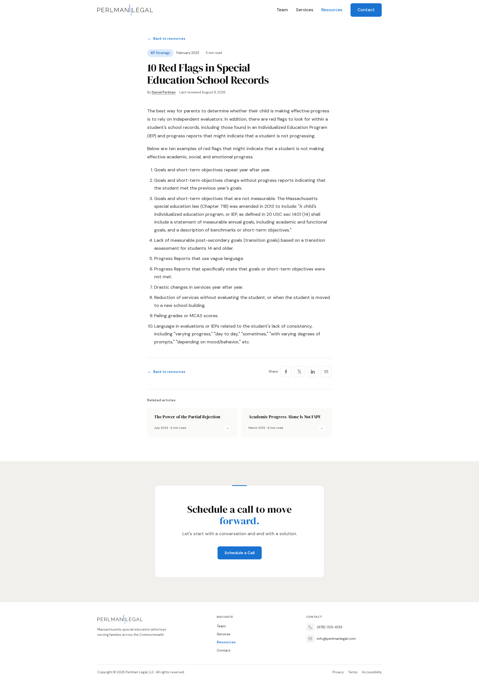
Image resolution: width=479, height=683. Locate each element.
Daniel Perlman (164, 92)
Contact (366, 9)
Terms (353, 672)
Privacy (338, 672)
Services (304, 9)
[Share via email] (326, 371)
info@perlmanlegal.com (336, 638)
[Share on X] (299, 371)
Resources (332, 9)
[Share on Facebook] (285, 371)
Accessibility (372, 672)
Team (282, 9)
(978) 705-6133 (329, 627)
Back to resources (166, 38)
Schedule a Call (240, 552)
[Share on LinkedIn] (312, 371)
